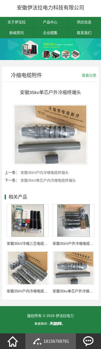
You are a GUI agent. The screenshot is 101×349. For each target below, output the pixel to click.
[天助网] (50, 323)
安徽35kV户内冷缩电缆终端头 (44, 172)
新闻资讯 (16, 33)
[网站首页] (13, 341)
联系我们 (84, 33)
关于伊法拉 (17, 22)
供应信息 (84, 22)
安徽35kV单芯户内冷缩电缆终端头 (48, 180)
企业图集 (50, 33)
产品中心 (50, 22)
